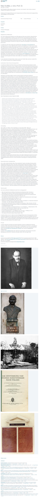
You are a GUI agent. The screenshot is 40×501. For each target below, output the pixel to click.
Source (2, 236)
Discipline (3, 21)
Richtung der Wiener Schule (28, 72)
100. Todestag (7, 230)
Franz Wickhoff (30, 44)
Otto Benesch (28, 92)
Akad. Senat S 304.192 (22, 239)
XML (6, 466)
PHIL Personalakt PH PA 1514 (12, 239)
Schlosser (26, 71)
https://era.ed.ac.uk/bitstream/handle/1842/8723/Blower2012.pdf (20, 471)
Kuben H (2, 485)
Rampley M (2, 476)
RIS (9, 466)
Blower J (2, 470)
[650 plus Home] (20, 1)
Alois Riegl (24, 44)
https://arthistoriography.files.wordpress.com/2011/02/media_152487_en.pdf (12, 474)
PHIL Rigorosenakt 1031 (16, 238)
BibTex (3, 466)
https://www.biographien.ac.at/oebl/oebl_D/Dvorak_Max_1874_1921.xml (11, 489)
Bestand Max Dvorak (20, 241)
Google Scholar (27, 468)
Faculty (2, 27)
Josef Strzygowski (25, 53)
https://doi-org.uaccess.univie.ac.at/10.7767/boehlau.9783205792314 (13, 468)
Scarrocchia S (3, 467)
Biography (3, 31)
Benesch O (2, 491)
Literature (2, 460)
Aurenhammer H (3, 473)
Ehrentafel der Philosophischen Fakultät (13, 228)
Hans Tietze (35, 92)
